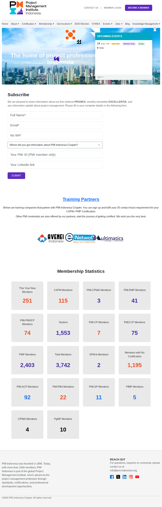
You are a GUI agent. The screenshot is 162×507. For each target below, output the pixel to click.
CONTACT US (91, 7)
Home (5, 23)
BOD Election (82, 23)
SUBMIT (16, 175)
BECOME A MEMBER (138, 8)
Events (106, 23)
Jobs (117, 23)
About (14, 23)
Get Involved (63, 23)
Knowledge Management (145, 23)
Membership (45, 23)
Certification (28, 23)
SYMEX (96, 23)
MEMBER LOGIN (112, 7)
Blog (127, 23)
